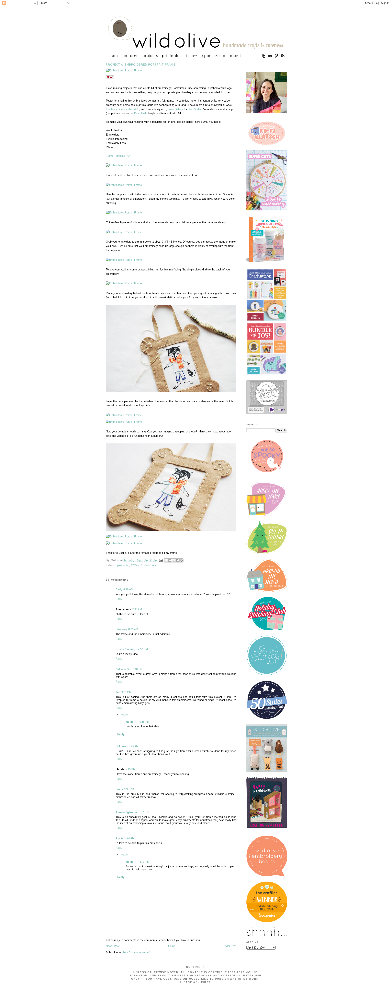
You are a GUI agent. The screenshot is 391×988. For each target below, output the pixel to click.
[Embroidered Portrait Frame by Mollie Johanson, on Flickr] (124, 70)
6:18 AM (128, 589)
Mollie (129, 721)
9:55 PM (144, 721)
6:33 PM (129, 789)
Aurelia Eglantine (126, 812)
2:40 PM (138, 669)
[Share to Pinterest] (181, 560)
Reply (119, 598)
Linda (119, 789)
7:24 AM (129, 838)
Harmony (121, 629)
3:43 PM (144, 861)
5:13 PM (130, 769)
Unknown (121, 746)
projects (123, 565)
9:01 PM (126, 692)
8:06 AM (133, 629)
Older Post (230, 946)
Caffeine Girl (123, 669)
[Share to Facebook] (178, 560)
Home (171, 946)
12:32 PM (142, 649)
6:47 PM (144, 812)
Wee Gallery (176, 109)
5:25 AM (133, 746)
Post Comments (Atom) (136, 952)
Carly (119, 589)
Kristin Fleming (125, 649)
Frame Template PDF (118, 155)
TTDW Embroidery (144, 565)
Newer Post (113, 946)
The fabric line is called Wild (122, 109)
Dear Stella (194, 109)
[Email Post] (161, 560)
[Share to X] (174, 560)
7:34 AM (137, 609)
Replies (124, 715)
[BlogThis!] (170, 560)
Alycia (119, 838)
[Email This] (166, 560)
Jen (118, 692)
